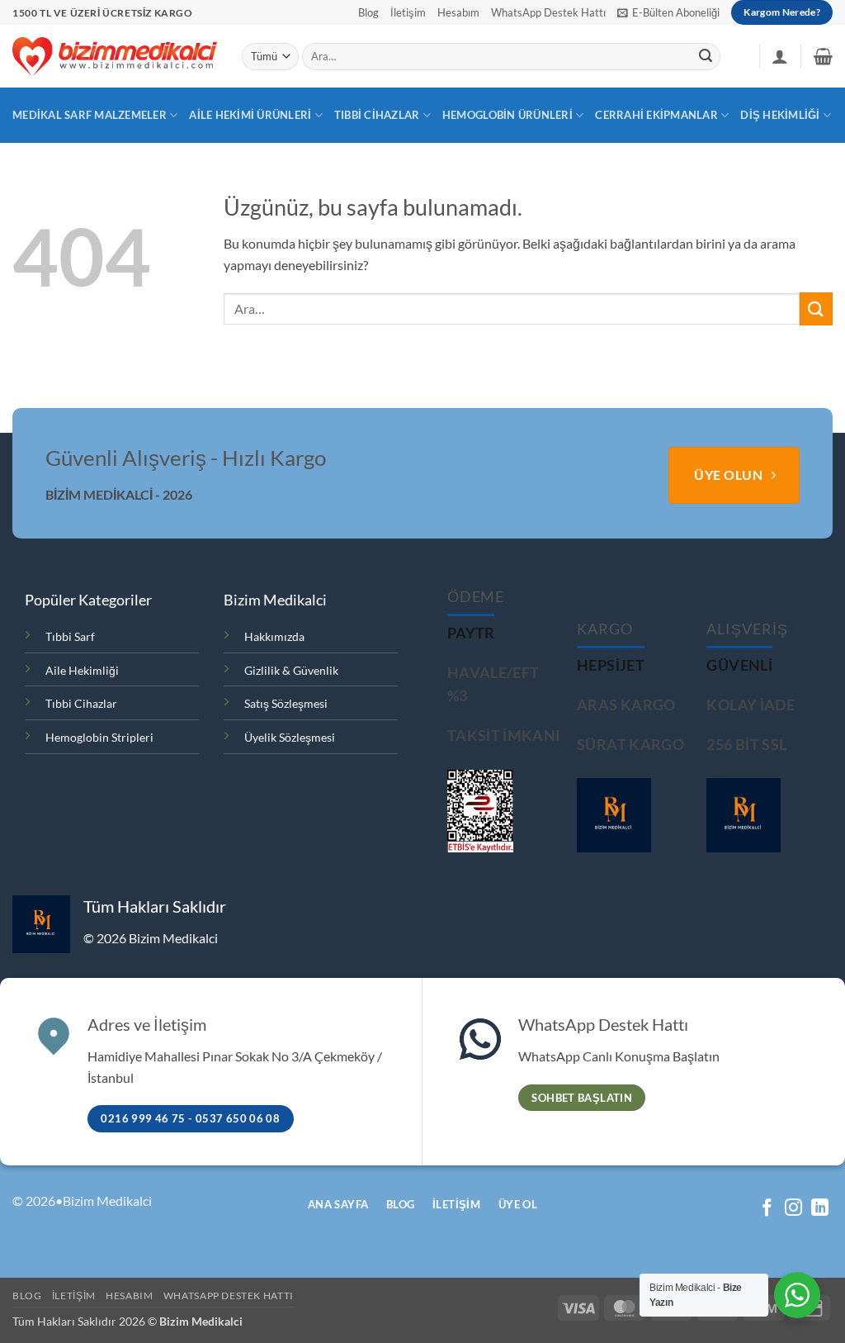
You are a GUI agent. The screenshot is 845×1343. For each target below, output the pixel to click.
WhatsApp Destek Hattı (548, 12)
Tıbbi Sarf (70, 636)
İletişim (408, 12)
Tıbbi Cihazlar (377, 114)
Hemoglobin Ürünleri (507, 114)
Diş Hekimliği (779, 114)
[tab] (471, 633)
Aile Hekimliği (82, 670)
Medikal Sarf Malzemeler (89, 114)
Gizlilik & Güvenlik (291, 670)
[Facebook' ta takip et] (767, 1208)
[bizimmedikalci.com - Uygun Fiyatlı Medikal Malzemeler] (114, 56)
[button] (668, 12)
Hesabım (458, 12)
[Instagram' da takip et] (793, 1208)
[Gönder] (706, 57)
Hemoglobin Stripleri (99, 737)
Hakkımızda (274, 636)
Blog (368, 12)
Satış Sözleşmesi (286, 703)
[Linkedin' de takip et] (819, 1208)
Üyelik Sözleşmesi (289, 737)
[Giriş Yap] (780, 56)
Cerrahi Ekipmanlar (656, 114)
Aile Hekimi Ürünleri (250, 114)
